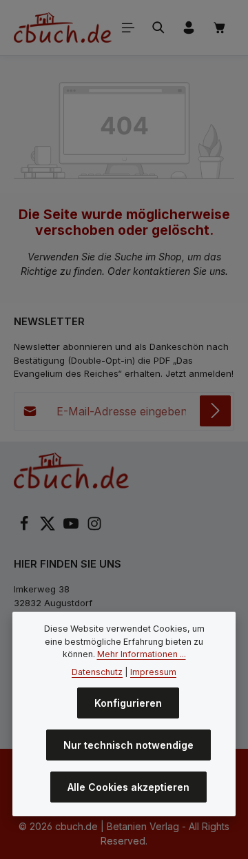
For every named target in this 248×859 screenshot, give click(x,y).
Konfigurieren (128, 703)
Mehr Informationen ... (141, 654)
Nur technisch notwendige (128, 745)
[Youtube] (72, 527)
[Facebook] (25, 527)
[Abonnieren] (215, 410)
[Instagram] (94, 527)
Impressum (153, 672)
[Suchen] (158, 27)
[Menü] (128, 27)
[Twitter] (49, 527)
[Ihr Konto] (189, 27)
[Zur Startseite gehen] (63, 27)
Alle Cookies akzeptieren (128, 787)
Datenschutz (97, 672)
